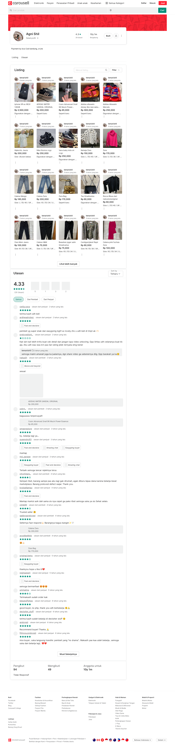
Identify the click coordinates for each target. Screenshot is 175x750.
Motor (144, 708)
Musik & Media (120, 708)
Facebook (11, 700)
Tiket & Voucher (121, 729)
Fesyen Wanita (40, 711)
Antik (117, 718)
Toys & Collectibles (122, 716)
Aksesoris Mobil (147, 703)
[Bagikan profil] (116, 35)
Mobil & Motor (147, 700)
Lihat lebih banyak (68, 264)
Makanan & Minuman (123, 706)
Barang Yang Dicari (15, 727)
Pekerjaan (92, 717)
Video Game (119, 713)
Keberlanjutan (63, 739)
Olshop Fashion (40, 706)
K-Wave (118, 726)
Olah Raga (119, 711)
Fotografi (118, 700)
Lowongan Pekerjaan (77, 739)
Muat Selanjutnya (68, 654)
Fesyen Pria (39, 708)
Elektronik (92, 700)
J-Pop (117, 723)
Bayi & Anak (66, 703)
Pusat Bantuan (34, 739)
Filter (114, 70)
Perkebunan (66, 708)
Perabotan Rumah (68, 706)
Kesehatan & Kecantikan (44, 700)
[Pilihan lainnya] (121, 36)
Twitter (10, 703)
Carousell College (14, 708)
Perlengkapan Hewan (123, 721)
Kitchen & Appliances (69, 711)
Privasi (59, 741)
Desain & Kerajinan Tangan (125, 703)
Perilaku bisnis (68, 741)
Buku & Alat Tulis (68, 700)
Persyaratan (50, 741)
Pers (54, 739)
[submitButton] (162, 10)
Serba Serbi (12, 722)
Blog (9, 706)
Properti (145, 706)
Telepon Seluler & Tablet (97, 703)
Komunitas (12, 725)
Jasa (90, 719)
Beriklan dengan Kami (37, 741)
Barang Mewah (40, 703)
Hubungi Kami (46, 739)
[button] (32, 38)
